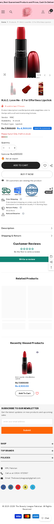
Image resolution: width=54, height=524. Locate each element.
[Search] (11, 12)
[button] (44, 75)
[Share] (50, 165)
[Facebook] (3, 487)
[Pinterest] (18, 487)
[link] (45, 165)
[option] (27, 52)
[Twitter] (32, 487)
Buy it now (27, 174)
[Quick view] (37, 352)
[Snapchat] (25, 487)
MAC (12, 117)
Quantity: (5, 142)
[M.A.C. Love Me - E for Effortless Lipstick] (27, 362)
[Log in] (43, 11)
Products (12, 22)
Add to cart (20, 165)
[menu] (3, 11)
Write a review (27, 259)
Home (3, 22)
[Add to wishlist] (37, 393)
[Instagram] (10, 487)
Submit (27, 430)
